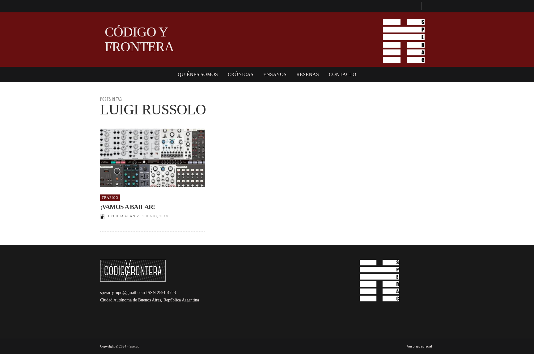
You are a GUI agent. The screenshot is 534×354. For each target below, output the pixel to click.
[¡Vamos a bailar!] (143, 158)
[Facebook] (414, 6)
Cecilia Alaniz (123, 216)
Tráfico (110, 197)
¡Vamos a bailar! (127, 207)
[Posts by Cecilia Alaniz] (102, 216)
